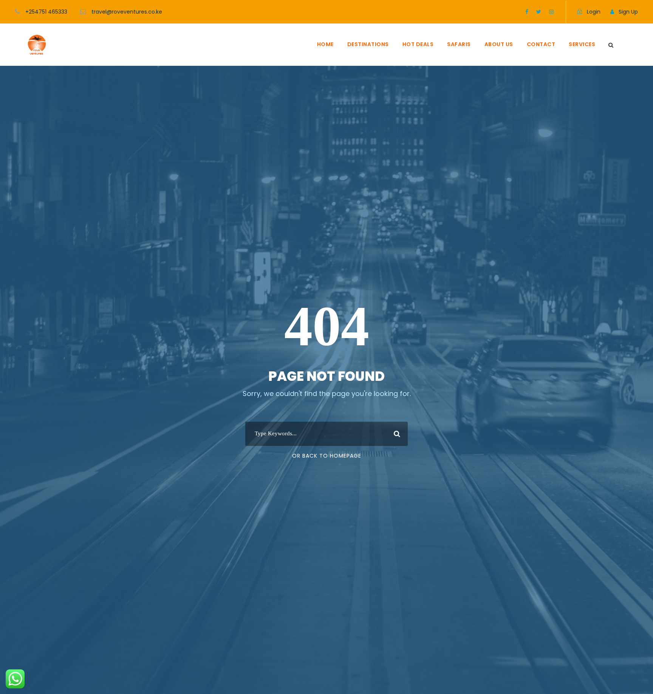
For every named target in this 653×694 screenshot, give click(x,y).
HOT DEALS (418, 44)
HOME (325, 44)
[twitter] (538, 12)
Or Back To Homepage (326, 456)
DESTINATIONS (368, 44)
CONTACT (541, 44)
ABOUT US (498, 44)
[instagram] (551, 12)
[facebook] (526, 12)
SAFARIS (459, 44)
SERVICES (582, 44)
